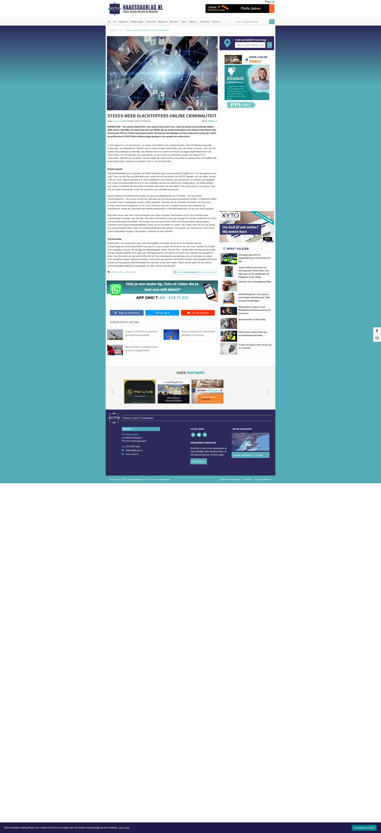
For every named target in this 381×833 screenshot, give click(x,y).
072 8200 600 (133, 446)
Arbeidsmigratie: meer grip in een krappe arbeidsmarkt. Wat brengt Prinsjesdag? (254, 297)
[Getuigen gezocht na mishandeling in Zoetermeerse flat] (228, 259)
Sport (183, 22)
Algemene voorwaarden (230, 479)
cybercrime (130, 272)
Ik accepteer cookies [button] (364, 827)
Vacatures (204, 22)
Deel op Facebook (129, 312)
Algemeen (123, 22)
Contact (216, 22)
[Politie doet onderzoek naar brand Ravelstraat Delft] (228, 336)
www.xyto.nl (132, 454)
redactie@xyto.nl (134, 450)
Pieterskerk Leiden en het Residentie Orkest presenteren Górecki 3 (254, 310)
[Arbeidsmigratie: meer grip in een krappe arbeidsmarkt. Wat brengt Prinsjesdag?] (228, 298)
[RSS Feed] (205, 435)
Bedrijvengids (137, 22)
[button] (109, 392)
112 (114, 22)
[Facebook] (193, 435)
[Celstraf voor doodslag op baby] (228, 285)
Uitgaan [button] (192, 22)
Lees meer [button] (123, 827)
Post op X (163, 312)
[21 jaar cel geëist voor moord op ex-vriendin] (228, 348)
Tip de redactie (200, 312)
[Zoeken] (272, 21)
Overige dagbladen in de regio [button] (248, 455)
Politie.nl (212, 121)
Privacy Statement (262, 479)
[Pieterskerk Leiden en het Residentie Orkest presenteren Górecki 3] (228, 311)
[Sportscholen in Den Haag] (228, 323)
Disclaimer (247, 479)
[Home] (109, 21)
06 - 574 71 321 (174, 297)
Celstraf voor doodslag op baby (254, 281)
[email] (377, 338)
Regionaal (162, 22)
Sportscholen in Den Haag (251, 319)
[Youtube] (199, 435)
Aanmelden (198, 461)
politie (114, 272)
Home (112, 30)
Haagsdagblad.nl (143, 7)
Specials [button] (173, 22)
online (121, 272)
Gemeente (151, 22)
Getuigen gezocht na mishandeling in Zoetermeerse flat (254, 257)
